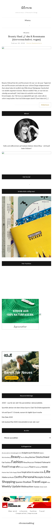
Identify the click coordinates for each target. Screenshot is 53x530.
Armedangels (14, 453)
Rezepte (39, 477)
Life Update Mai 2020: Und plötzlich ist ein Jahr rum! (20, 422)
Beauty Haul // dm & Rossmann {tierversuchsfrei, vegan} (26, 38)
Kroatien (35, 472)
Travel (36, 481)
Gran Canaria (24, 467)
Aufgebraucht (27, 453)
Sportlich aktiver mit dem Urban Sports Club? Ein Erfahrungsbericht (26, 408)
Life (47, 471)
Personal (28, 477)
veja (48, 482)
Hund (19, 472)
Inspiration (27, 472)
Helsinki (44, 467)
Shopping (8, 481)
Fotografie (14, 466)
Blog (27, 457)
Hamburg (38, 467)
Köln (42, 472)
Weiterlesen (45, 105)
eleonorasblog (26, 523)
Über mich (12, 511)
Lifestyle (23, 511)
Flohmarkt (46, 462)
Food (5, 466)
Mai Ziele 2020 (7, 417)
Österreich (43, 487)
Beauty (26, 32)
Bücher (32, 457)
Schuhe (47, 477)
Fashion (17, 462)
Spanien (19, 482)
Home (4, 472)
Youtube (36, 487)
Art (20, 453)
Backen (36, 453)
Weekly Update (11, 486)
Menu (27, 20)
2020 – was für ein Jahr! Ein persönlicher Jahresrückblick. (22, 403)
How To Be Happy (11, 472)
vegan (44, 481)
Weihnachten (27, 486)
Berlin (23, 457)
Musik (12, 477)
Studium (27, 481)
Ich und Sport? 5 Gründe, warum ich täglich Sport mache (22, 412)
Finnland (37, 462)
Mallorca (5, 477)
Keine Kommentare (34, 43)
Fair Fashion (6, 462)
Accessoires (6, 453)
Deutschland (42, 456)
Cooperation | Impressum (26, 513)
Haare (32, 467)
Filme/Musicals (28, 462)
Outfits (18, 477)
